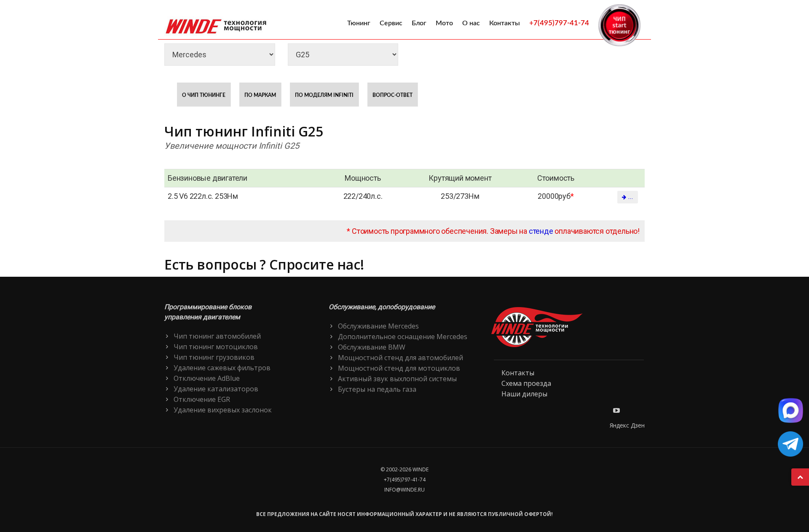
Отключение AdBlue (207, 378)
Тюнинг (358, 23)
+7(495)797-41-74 (559, 23)
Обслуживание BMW (371, 347)
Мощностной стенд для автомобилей (400, 357)
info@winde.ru (404, 489)
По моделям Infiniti (324, 95)
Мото (444, 23)
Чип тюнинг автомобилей (217, 336)
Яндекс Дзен (627, 425)
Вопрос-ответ (392, 95)
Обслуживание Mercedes (378, 326)
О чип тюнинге (203, 95)
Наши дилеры (524, 393)
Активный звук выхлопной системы (397, 378)
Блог (419, 23)
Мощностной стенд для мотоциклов (399, 368)
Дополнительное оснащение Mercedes (402, 336)
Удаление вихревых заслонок (223, 409)
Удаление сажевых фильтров (222, 367)
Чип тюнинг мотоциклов (216, 346)
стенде (541, 231)
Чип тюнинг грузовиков (214, 357)
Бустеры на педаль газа (377, 389)
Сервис (391, 23)
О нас (471, 23)
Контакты (504, 23)
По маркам (260, 95)
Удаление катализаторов (216, 388)
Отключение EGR (202, 399)
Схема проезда (526, 383)
